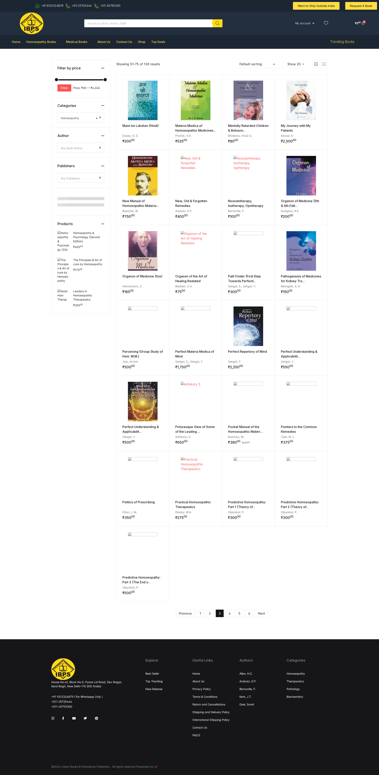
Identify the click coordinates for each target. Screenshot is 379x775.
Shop (141, 42)
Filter (64, 88)
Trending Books (342, 42)
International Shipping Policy (211, 719)
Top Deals (158, 42)
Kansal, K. (287, 135)
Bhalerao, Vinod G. (240, 135)
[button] (257, 64)
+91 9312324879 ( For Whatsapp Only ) (77, 696)
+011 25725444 (61, 701)
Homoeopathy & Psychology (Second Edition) (86, 237)
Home (16, 42)
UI (155, 766)
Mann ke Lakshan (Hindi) (140, 126)
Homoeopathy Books (41, 42)
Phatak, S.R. (183, 135)
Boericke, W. (130, 211)
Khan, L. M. (129, 512)
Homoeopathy (296, 673)
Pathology (293, 689)
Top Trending (154, 681)
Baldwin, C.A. (183, 286)
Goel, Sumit (246, 704)
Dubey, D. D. (130, 135)
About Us (104, 42)
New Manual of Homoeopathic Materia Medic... (139, 205)
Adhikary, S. (183, 436)
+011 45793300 (61, 706)
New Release (153, 689)
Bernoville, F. (236, 211)
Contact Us (124, 42)
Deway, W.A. (183, 512)
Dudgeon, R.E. (290, 211)
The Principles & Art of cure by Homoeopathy (87, 262)
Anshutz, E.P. (183, 211)
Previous (185, 613)
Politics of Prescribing (138, 502)
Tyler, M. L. (288, 436)
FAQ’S (196, 735)
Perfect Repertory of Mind (247, 352)
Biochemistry (295, 696)
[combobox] (80, 117)
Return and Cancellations (208, 704)
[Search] (217, 23)
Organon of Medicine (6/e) (142, 276)
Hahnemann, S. (132, 286)
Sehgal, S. (234, 286)
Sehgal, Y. (249, 286)
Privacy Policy (201, 689)
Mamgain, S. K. (291, 286)
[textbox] (79, 148)
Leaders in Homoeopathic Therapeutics (82, 295)
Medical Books (76, 42)
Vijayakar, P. (236, 512)
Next (261, 613)
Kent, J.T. (245, 696)
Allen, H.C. (246, 673)
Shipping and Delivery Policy (211, 712)
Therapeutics (295, 681)
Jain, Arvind (130, 361)
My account (303, 23)
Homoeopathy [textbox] (79, 118)
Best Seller (152, 673)
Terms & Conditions (204, 696)
